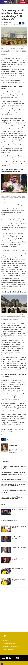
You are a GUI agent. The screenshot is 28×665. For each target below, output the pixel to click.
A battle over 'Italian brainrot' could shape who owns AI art (13, 491)
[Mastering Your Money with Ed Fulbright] (6, 560)
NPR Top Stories (18, 435)
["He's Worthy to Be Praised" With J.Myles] (6, 581)
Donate (23, 2)
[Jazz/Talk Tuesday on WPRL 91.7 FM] (6, 529)
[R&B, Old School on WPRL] (6, 571)
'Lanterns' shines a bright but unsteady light (12, 479)
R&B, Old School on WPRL (18, 568)
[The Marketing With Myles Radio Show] (6, 539)
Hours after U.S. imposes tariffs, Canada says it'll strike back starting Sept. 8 (13, 484)
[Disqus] (14, 613)
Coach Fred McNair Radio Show (9, 520)
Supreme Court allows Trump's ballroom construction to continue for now (11, 497)
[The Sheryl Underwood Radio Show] (6, 512)
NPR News (8, 435)
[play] (2, 664)
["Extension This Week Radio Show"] (6, 550)
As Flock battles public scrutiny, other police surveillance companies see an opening (13, 473)
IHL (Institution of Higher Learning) (10, 646)
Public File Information (8, 649)
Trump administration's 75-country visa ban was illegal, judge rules (13, 467)
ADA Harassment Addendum (9, 643)
